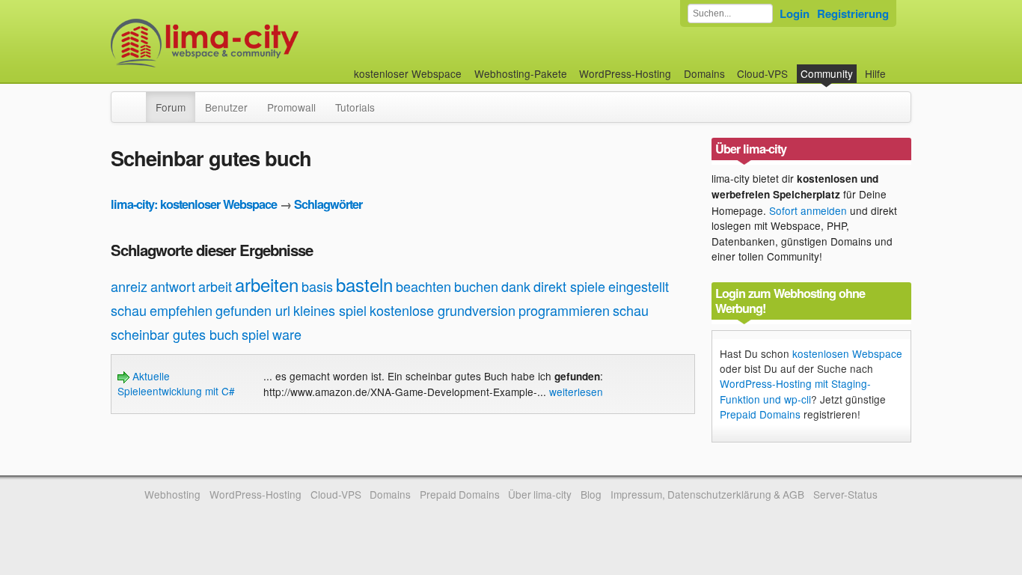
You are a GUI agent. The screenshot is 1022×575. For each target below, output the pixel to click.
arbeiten (267, 284)
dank (515, 286)
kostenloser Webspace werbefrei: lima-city (260, 43)
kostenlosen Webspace (847, 353)
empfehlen (181, 310)
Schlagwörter (328, 204)
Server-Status (845, 494)
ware (287, 334)
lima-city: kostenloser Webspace (194, 204)
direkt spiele (569, 286)
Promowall (291, 107)
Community (827, 73)
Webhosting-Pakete (520, 73)
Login (795, 13)
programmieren (564, 310)
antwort (172, 286)
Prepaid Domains (760, 414)
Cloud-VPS (762, 73)
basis (317, 286)
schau (631, 310)
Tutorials (355, 107)
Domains (704, 73)
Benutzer (226, 107)
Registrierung (853, 13)
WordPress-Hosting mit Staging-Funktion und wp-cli (795, 391)
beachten (423, 286)
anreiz (129, 286)
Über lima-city (540, 494)
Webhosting (172, 494)
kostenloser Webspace (408, 73)
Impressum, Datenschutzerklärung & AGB (707, 494)
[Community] (136, 99)
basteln (364, 284)
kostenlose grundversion (442, 310)
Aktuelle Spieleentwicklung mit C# (176, 383)
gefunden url (252, 310)
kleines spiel (330, 310)
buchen (476, 286)
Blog (591, 494)
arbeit (215, 286)
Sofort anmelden (808, 210)
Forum (171, 107)
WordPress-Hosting (625, 73)
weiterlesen (576, 391)
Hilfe (875, 73)
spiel (255, 334)
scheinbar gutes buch (175, 334)
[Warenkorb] (898, 66)
